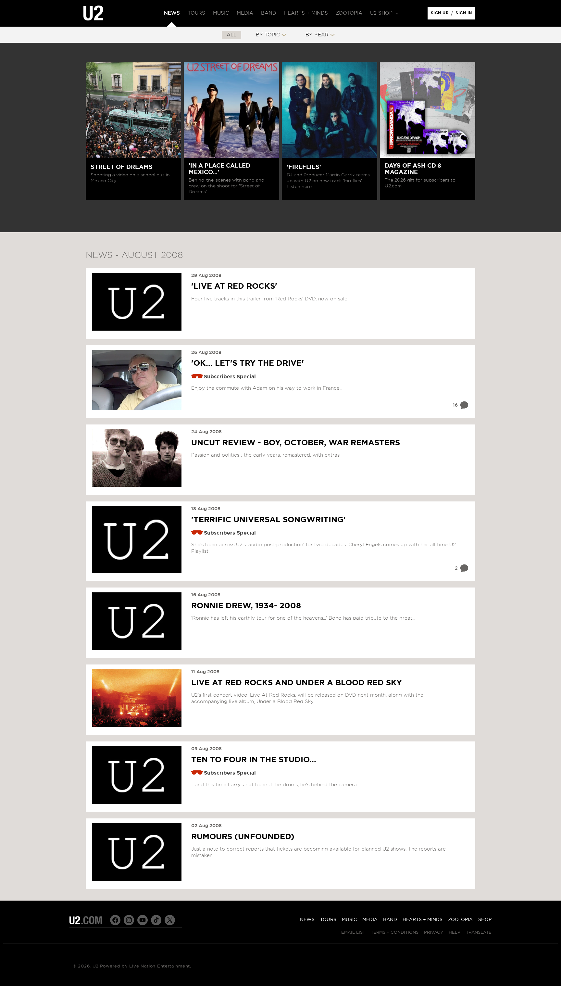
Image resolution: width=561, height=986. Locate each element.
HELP (454, 932)
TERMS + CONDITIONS (394, 932)
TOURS (328, 919)
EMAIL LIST (353, 932)
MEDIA (370, 919)
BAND (390, 919)
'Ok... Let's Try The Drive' (247, 363)
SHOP (485, 919)
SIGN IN (465, 14)
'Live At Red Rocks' (234, 286)
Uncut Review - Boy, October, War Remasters (295, 443)
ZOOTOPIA (460, 919)
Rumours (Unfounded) (242, 837)
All (231, 34)
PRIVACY (433, 932)
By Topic (268, 34)
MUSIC (349, 919)
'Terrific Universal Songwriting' (268, 520)
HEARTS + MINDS (423, 919)
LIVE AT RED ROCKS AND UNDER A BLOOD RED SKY (296, 683)
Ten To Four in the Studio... (253, 760)
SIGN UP (441, 14)
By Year (317, 34)
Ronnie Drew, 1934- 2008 (246, 606)
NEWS (307, 919)
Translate (479, 932)
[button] (383, 13)
